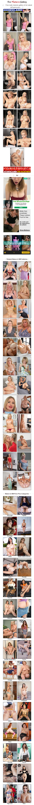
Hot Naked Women (24, 680)
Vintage (10, 680)
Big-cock (10, 803)
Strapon (10, 639)
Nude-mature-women (24, 556)
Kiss (24, 803)
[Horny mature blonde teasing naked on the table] (10, 481)
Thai (24, 618)
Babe (24, 783)
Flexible (24, 577)
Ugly (24, 536)
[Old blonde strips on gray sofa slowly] (24, 442)
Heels (24, 597)
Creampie (10, 783)
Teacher (10, 597)
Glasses (9, 618)
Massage (10, 515)
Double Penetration (10, 659)
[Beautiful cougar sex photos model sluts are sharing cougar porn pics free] (10, 308)
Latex (10, 577)
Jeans (24, 742)
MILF (9, 721)
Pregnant (24, 700)
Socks (24, 659)
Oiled (9, 556)
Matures (17, 1)
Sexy (9, 742)
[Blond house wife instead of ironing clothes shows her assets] (10, 366)
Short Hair (10, 700)
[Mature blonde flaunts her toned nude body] (24, 481)
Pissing (10, 762)
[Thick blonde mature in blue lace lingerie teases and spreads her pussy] (10, 289)
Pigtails (24, 515)
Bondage (10, 536)
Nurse (24, 762)
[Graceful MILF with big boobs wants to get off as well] (24, 461)
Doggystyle (24, 721)
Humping (24, 639)
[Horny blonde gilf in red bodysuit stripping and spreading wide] (10, 461)
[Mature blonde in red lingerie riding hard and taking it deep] (10, 270)
